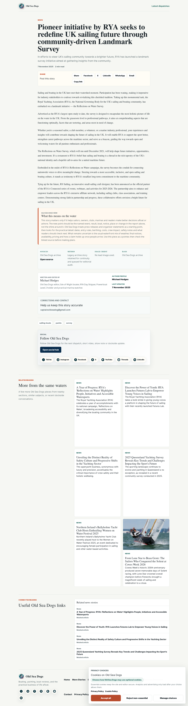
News (40, 20)
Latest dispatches (160, 6)
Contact (68, 694)
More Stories (78, 679)
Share (76, 76)
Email (131, 76)
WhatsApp (120, 76)
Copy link (78, 82)
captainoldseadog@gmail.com (55, 310)
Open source (46, 259)
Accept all (106, 698)
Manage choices (168, 698)
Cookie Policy (111, 691)
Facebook (88, 76)
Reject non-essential (137, 698)
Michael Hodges (120, 279)
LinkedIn (107, 76)
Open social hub (51, 349)
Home (67, 679)
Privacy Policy (81, 694)
